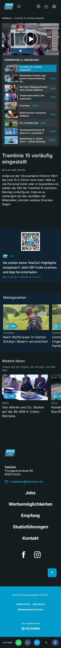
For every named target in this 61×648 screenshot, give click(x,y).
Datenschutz (23, 604)
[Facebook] (55, 642)
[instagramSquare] (37, 554)
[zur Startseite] (9, 6)
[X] (46, 642)
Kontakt (30, 538)
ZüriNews (6, 18)
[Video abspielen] (30, 39)
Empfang (30, 515)
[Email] (37, 642)
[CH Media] (30, 628)
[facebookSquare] (23, 554)
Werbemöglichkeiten (30, 504)
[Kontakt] (54, 6)
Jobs (30, 492)
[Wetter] (46, 6)
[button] (28, 642)
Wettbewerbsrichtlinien (30, 609)
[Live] (38, 6)
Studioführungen (30, 526)
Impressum (39, 604)
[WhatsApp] (18, 642)
